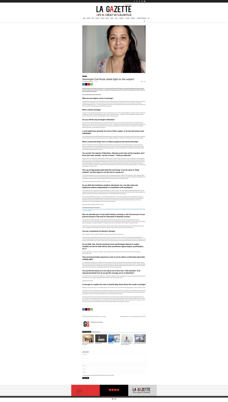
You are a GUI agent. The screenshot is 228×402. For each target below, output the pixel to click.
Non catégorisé (85, 76)
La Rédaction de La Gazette (88, 81)
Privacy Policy (79, 389)
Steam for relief (110, 343)
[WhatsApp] (91, 84)
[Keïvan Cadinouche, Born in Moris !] (140, 338)
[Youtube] (144, 1)
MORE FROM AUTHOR (96, 331)
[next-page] (85, 347)
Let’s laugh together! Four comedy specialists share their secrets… (133, 316)
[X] (139, 1)
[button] (144, 21)
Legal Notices (79, 391)
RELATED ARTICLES (86, 331)
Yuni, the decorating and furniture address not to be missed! (94, 316)
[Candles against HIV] (101, 338)
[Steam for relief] (114, 338)
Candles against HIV (98, 343)
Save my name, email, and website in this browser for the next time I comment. (99, 375)
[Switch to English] (112, 399)
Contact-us (78, 393)
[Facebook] (134, 1)
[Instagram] (137, 1)
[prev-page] (83, 347)
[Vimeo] (142, 1)
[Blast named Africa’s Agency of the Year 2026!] (88, 338)
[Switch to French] (115, 399)
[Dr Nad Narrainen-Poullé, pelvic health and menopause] (127, 338)
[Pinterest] (89, 84)
